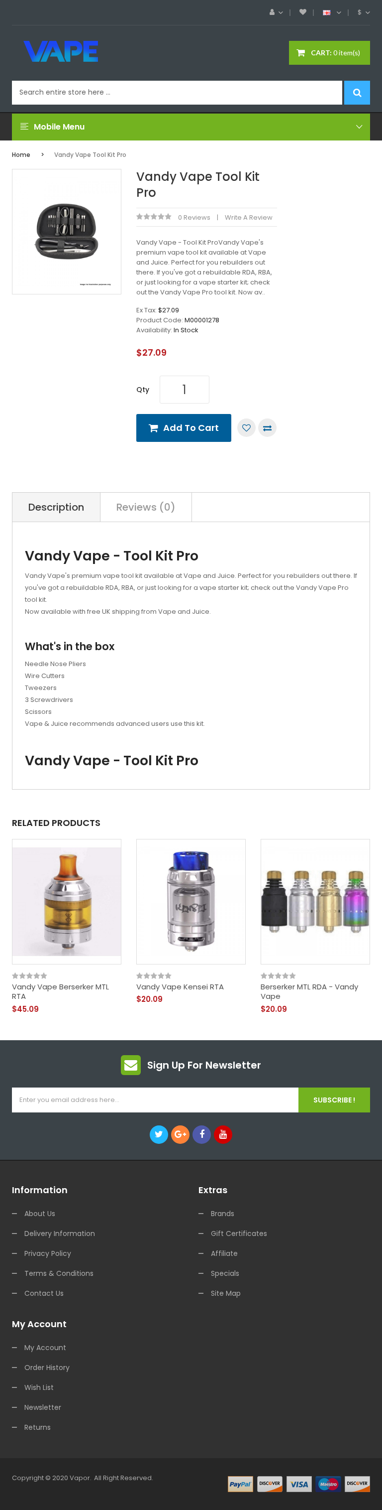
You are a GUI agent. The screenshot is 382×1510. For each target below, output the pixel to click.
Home (21, 154)
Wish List (39, 1387)
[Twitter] (159, 1134)
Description (56, 507)
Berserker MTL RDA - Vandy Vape (309, 991)
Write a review (249, 217)
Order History (47, 1368)
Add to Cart (191, 427)
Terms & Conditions (59, 1273)
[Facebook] (201, 1134)
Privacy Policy (47, 1253)
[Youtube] (223, 1134)
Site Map (226, 1293)
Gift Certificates (239, 1233)
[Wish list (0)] (302, 12)
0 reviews (194, 217)
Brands (222, 1214)
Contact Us (44, 1293)
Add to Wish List (246, 427)
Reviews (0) (146, 507)
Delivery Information (59, 1233)
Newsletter (42, 1407)
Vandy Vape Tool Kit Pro (90, 154)
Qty (142, 390)
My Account (45, 1348)
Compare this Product (267, 427)
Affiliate (224, 1253)
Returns (37, 1427)
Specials (225, 1273)
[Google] (180, 1134)
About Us (39, 1214)
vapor (80, 1478)
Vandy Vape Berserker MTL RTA (60, 991)
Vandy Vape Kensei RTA (180, 987)
